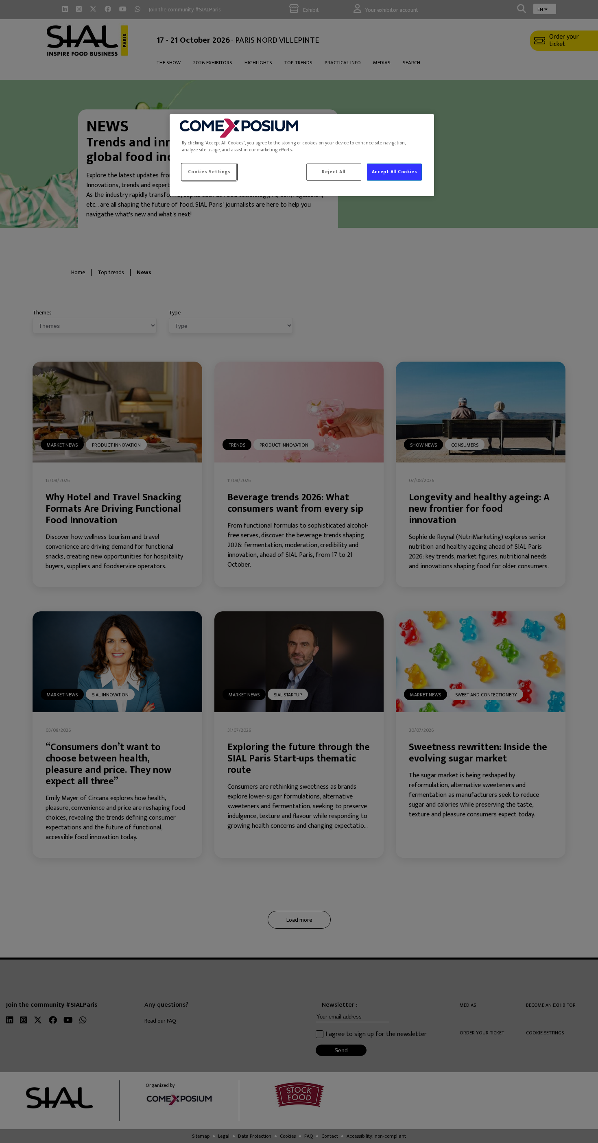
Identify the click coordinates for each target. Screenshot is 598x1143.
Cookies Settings (209, 172)
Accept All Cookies (394, 172)
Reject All (333, 172)
